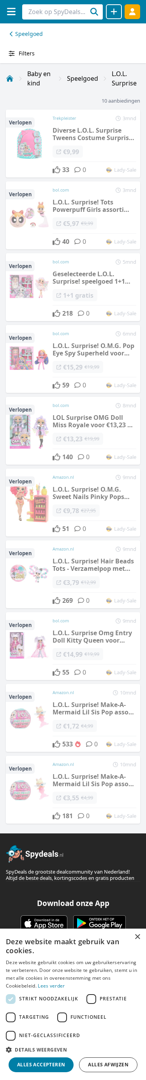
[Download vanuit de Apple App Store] (44, 923)
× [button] (137, 937)
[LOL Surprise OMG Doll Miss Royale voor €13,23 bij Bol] (73, 431)
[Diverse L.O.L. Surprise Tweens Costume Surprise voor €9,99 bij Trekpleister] (73, 144)
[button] (73, 1049)
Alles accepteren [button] (41, 1064)
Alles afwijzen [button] (108, 1064)
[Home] (10, 78)
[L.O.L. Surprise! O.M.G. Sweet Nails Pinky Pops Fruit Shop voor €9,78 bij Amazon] (73, 502)
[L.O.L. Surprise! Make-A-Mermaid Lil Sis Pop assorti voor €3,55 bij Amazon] (73, 790)
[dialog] (73, 1004)
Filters (27, 53)
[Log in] (132, 11)
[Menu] (11, 11)
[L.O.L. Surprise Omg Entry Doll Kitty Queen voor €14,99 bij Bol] (73, 646)
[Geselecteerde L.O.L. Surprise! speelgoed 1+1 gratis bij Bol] (73, 287)
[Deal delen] (114, 11)
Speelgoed (29, 33)
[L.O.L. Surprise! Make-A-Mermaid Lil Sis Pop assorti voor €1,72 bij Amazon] (73, 718)
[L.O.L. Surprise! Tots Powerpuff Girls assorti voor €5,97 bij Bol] (73, 215)
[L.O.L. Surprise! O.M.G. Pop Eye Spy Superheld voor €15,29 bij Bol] (73, 359)
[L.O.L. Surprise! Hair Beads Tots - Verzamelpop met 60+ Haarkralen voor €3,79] (73, 574)
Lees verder (51, 985)
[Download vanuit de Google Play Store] (99, 923)
